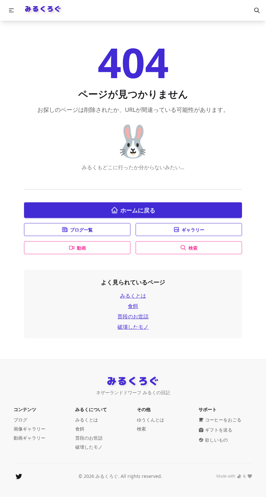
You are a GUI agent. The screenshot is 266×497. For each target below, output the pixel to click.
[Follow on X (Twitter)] (19, 476)
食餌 (133, 306)
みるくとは (133, 295)
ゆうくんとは (150, 420)
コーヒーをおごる (223, 420)
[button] (11, 10)
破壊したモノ (133, 326)
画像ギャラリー (29, 429)
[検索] (256, 10)
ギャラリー (193, 230)
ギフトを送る (218, 430)
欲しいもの (216, 440)
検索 (193, 248)
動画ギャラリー (29, 438)
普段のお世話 (133, 316)
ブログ (20, 420)
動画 (81, 248)
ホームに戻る (137, 210)
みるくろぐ (43, 8)
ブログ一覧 (81, 230)
